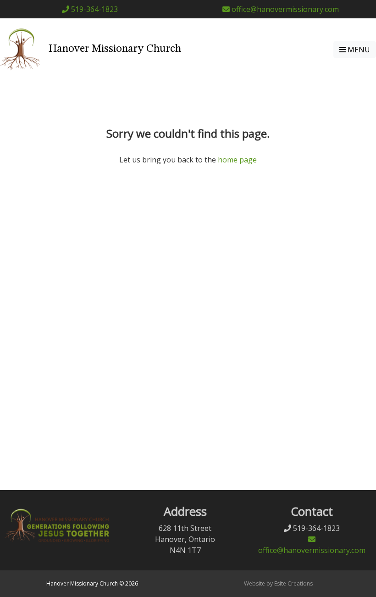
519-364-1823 (93, 9)
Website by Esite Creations (278, 583)
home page (237, 160)
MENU (358, 50)
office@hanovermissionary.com (284, 9)
